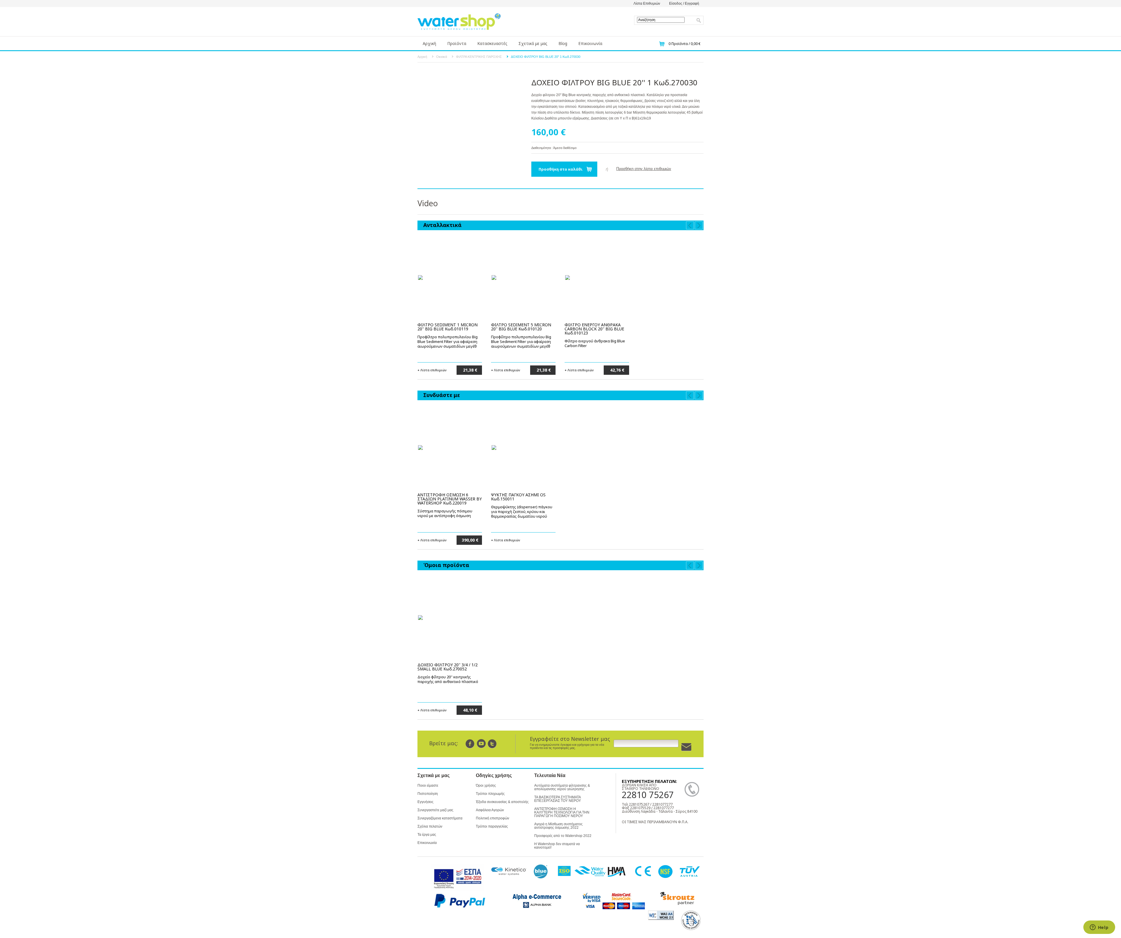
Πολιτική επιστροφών (492, 818)
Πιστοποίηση (427, 794)
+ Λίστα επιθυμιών (432, 370)
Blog (562, 43)
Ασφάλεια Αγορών (490, 810)
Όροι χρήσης (486, 785)
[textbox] (661, 20)
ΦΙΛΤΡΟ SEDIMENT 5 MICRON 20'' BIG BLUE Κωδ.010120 (521, 327)
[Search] (699, 20)
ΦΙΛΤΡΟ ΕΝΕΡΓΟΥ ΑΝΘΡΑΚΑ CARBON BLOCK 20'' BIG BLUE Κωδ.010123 (594, 329)
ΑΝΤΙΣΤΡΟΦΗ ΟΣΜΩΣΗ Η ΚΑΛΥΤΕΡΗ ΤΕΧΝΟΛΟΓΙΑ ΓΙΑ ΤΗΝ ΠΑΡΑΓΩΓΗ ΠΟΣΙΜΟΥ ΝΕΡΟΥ (561, 812)
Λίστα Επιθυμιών (646, 3)
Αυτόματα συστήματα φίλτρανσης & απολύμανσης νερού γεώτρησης (562, 787)
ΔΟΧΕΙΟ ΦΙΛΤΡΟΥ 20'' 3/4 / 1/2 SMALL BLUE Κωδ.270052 (447, 667)
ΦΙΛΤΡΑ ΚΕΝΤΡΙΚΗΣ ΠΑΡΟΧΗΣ (479, 56)
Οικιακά (441, 56)
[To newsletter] (686, 747)
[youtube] (481, 743)
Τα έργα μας (426, 835)
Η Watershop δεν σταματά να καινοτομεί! (557, 845)
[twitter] (492, 743)
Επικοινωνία (590, 43)
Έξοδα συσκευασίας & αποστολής (502, 802)
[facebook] (470, 743)
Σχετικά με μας (532, 43)
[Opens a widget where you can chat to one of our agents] (1099, 927)
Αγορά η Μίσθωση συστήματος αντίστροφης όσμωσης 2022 (558, 826)
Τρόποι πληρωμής (490, 794)
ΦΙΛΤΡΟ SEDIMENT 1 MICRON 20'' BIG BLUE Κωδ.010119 (447, 327)
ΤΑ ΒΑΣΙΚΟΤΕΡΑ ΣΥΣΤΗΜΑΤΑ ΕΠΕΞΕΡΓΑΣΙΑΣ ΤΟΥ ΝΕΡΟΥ (557, 799)
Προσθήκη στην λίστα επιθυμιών (643, 169)
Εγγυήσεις (425, 802)
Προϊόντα (456, 43)
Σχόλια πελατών (429, 826)
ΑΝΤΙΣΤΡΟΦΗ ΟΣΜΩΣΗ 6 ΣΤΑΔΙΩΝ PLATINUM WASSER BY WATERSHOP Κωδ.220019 (449, 499)
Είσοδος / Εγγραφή (684, 3)
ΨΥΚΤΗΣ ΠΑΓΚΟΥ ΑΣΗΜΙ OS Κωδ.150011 (518, 497)
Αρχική (429, 43)
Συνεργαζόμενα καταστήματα (439, 818)
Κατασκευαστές (492, 43)
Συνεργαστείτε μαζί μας (435, 810)
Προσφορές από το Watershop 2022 (562, 836)
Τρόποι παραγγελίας (492, 826)
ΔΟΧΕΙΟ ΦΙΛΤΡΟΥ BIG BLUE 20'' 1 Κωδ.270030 (545, 56)
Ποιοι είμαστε (427, 785)
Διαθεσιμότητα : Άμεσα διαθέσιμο (554, 148)
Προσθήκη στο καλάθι (561, 169)
